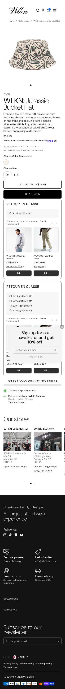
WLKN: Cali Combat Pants (43, 257)
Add (19, 273)
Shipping (8, 146)
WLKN (6, 93)
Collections (10, 598)
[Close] (62, 327)
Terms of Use (10, 667)
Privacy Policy (10, 663)
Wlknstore (28, 676)
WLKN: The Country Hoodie (15, 257)
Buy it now (32, 194)
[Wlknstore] (18, 10)
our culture (10, 609)
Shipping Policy (44, 663)
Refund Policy (27, 663)
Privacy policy (35, 356)
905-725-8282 (43, 471)
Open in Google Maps (15, 466)
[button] (37, 10)
